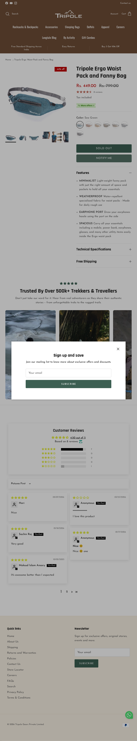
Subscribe (68, 384)
